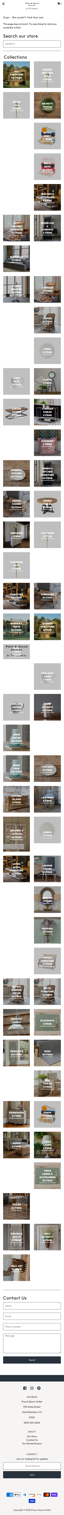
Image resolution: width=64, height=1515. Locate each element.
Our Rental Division (32, 1443)
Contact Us (32, 1439)
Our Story (32, 1436)
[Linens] (47, 830)
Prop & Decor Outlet (41, 1510)
